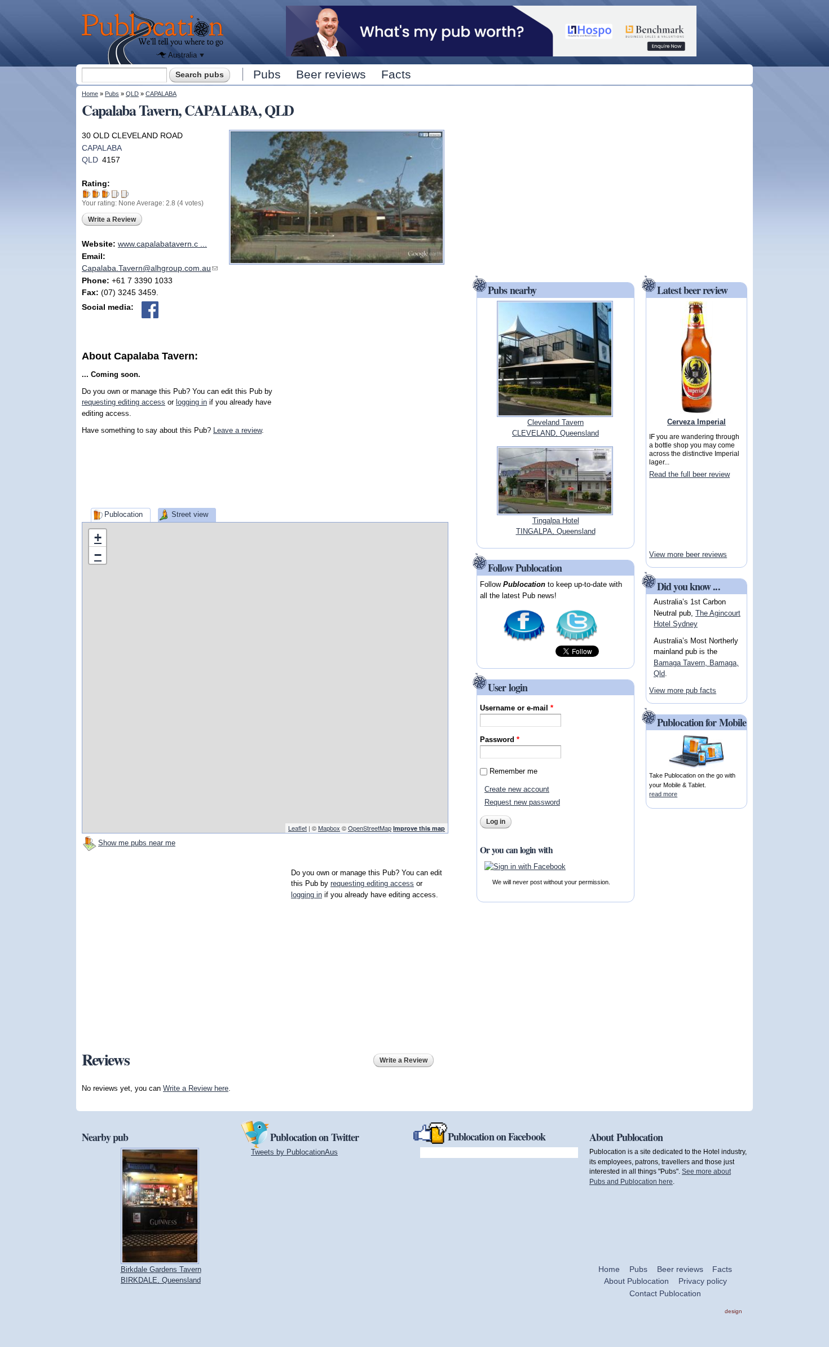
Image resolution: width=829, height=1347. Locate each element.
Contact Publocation (665, 1293)
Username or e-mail (516, 708)
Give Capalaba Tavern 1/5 (86, 194)
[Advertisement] (363, 433)
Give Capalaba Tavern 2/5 (96, 194)
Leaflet (297, 827)
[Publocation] (155, 37)
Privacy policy (702, 1280)
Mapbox (329, 827)
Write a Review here (195, 1088)
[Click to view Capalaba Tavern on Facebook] (150, 309)
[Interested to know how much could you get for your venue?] (491, 51)
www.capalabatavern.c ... (162, 243)
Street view (189, 514)
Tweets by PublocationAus (294, 1152)
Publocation (123, 514)
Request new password (522, 802)
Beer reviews (331, 74)
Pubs (267, 74)
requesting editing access (123, 402)
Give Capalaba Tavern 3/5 (106, 194)
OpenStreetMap (369, 827)
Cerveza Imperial (696, 422)
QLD (132, 93)
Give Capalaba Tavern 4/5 (115, 194)
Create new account (516, 789)
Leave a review (237, 430)
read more (663, 794)
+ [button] (98, 537)
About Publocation (636, 1280)
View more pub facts (682, 690)
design (733, 1311)
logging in (191, 402)
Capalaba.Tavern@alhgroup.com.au (150, 268)
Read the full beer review (689, 474)
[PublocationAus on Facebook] (524, 640)
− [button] (98, 555)
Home (90, 93)
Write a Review (112, 219)
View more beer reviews (688, 554)
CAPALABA (161, 93)
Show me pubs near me (136, 843)
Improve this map (419, 828)
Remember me (513, 771)
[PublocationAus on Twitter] (576, 640)
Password (499, 739)
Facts (396, 74)
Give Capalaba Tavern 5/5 (125, 194)
